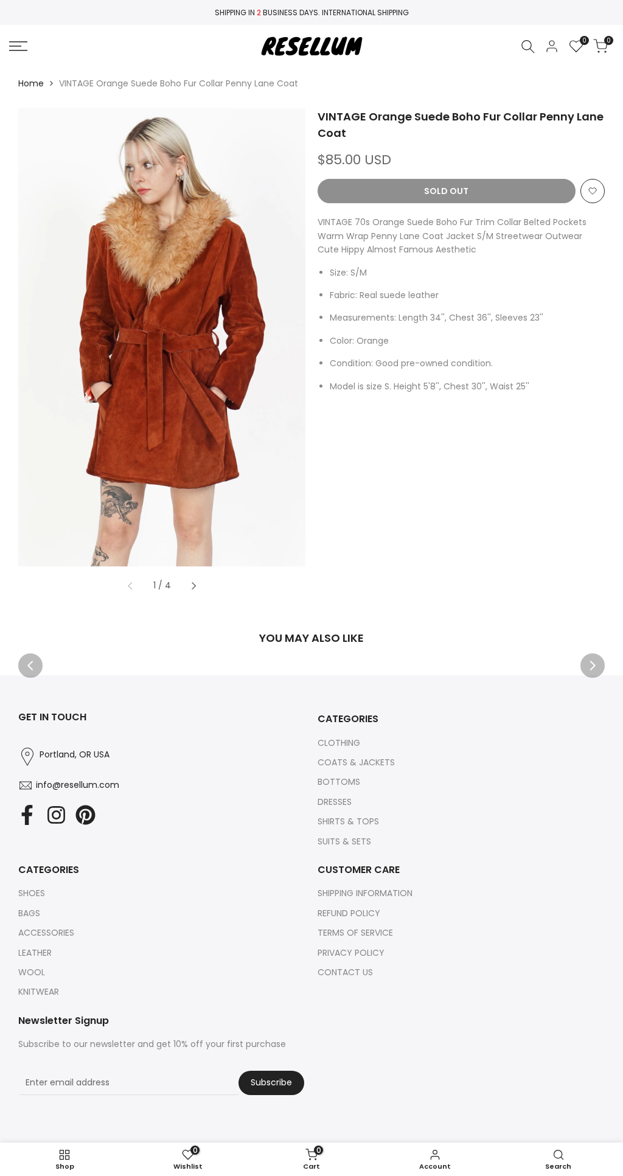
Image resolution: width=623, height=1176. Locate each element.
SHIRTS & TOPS (348, 821)
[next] (193, 585)
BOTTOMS (339, 782)
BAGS (29, 913)
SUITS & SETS (344, 841)
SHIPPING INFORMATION (365, 893)
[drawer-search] (528, 47)
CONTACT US (345, 972)
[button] (592, 191)
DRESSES (335, 802)
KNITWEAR (38, 992)
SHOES (31, 893)
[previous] (130, 585)
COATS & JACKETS (356, 762)
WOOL (31, 972)
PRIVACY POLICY (351, 953)
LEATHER (35, 953)
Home (31, 83)
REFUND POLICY (349, 913)
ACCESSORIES (46, 933)
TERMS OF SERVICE (355, 933)
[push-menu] (18, 46)
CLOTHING (339, 743)
